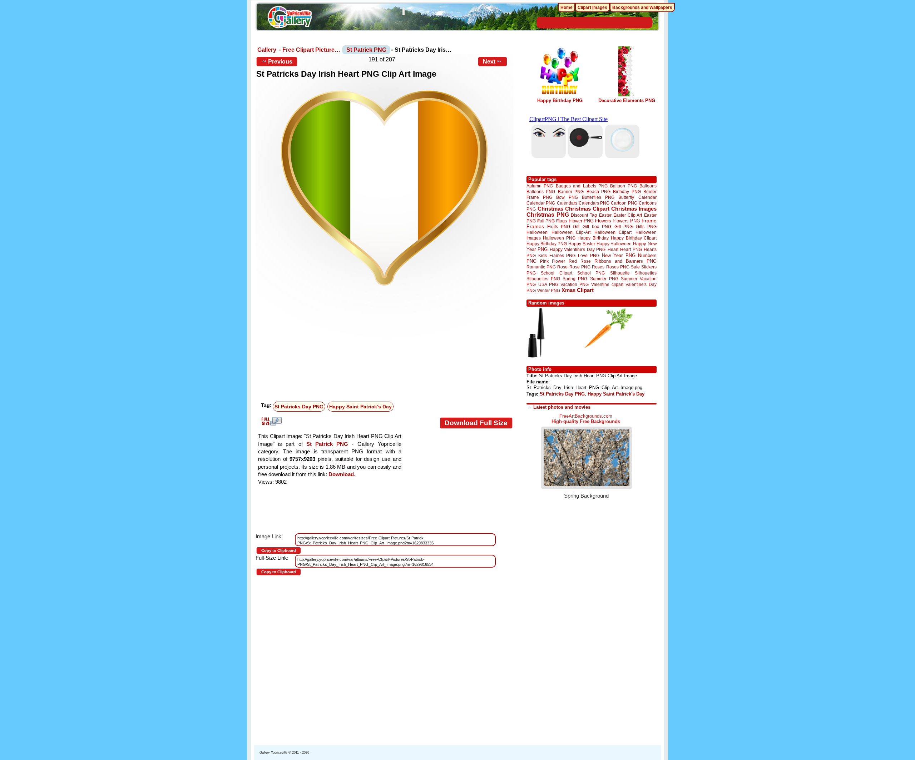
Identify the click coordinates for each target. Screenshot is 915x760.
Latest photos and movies (561, 407)
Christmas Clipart (587, 209)
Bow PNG (567, 197)
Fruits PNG (558, 226)
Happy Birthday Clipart (634, 238)
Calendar (647, 197)
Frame (649, 220)
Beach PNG (598, 191)
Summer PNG (604, 278)
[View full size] (384, 188)
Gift (576, 226)
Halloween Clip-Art (571, 232)
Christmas (550, 209)
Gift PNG (623, 226)
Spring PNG (575, 278)
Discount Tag (584, 215)
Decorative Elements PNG (626, 100)
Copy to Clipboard (278, 550)
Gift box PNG (597, 226)
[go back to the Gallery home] (289, 18)
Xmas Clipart (578, 290)
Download (341, 474)
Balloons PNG (540, 191)
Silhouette (620, 273)
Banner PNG (571, 191)
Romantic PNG (541, 267)
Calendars (567, 203)
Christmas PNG (547, 215)
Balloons (648, 185)
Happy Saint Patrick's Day (360, 406)
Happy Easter (581, 243)
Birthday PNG (626, 191)
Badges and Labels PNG (582, 185)
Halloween (537, 232)
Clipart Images (592, 7)
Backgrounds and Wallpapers (642, 7)
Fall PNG (546, 220)
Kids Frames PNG (556, 255)
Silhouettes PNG (543, 278)
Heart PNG (631, 249)
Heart (613, 249)
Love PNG (588, 255)
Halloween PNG (559, 238)
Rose (562, 267)
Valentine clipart (607, 284)
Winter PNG (548, 290)
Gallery (266, 50)
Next (489, 62)
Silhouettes (646, 273)
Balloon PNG (623, 185)
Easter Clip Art (627, 215)
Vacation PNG (574, 284)
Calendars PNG (594, 203)
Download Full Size (476, 423)
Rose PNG (579, 267)
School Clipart (556, 273)
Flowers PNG (626, 220)
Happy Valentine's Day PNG (577, 249)
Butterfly (626, 197)
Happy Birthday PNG (560, 100)
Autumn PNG (539, 185)
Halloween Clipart (613, 232)
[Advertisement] (386, 346)
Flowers (603, 220)
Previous (280, 62)
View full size (270, 421)
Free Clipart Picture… (311, 50)
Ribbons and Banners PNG (625, 261)
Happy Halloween (614, 243)
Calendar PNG (540, 203)
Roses (598, 267)
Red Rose (579, 261)
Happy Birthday (593, 238)
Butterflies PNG (598, 197)
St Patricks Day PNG (298, 406)
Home (566, 7)
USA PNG (548, 284)
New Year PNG (618, 255)
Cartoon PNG (624, 203)
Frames (535, 226)
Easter (605, 215)
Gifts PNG (646, 226)
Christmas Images (634, 209)
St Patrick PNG (366, 50)
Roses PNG (617, 267)
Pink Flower (552, 261)
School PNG (591, 273)
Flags (561, 220)
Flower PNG (581, 220)
